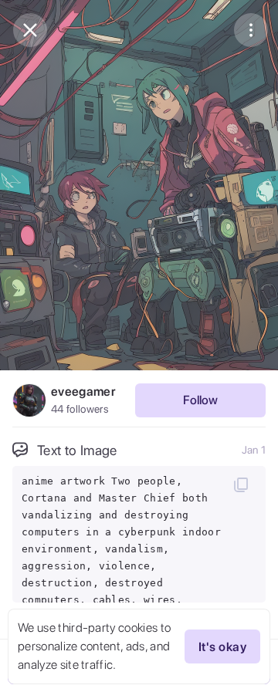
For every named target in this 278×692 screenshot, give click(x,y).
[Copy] (241, 484)
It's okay (222, 647)
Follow (200, 400)
